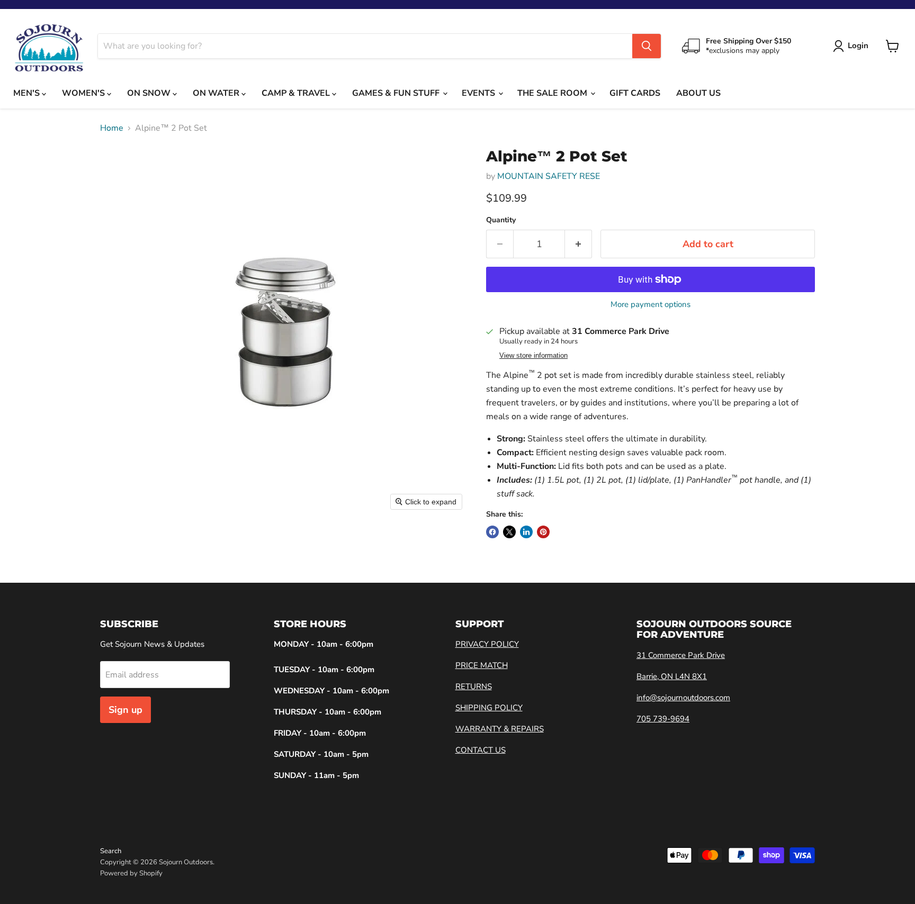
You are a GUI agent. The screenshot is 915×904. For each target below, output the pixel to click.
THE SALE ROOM (553, 93)
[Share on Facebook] (492, 532)
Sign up (125, 709)
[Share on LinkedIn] (526, 532)
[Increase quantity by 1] (578, 244)
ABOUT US (698, 93)
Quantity (501, 220)
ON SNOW (150, 93)
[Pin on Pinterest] (543, 532)
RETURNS (473, 686)
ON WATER (217, 93)
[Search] (646, 46)
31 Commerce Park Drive (680, 655)
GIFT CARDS (634, 93)
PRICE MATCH (481, 665)
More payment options (650, 304)
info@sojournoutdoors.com (683, 697)
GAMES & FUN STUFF (397, 93)
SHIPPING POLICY (489, 707)
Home (111, 128)
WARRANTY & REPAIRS (499, 729)
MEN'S (27, 93)
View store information (533, 355)
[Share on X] (509, 532)
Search (110, 851)
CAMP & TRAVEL (297, 93)
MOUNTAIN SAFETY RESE (548, 176)
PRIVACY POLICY (487, 644)
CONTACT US (480, 750)
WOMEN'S (84, 93)
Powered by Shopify (131, 873)
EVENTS (479, 93)
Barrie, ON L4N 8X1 (671, 676)
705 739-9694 (662, 718)
